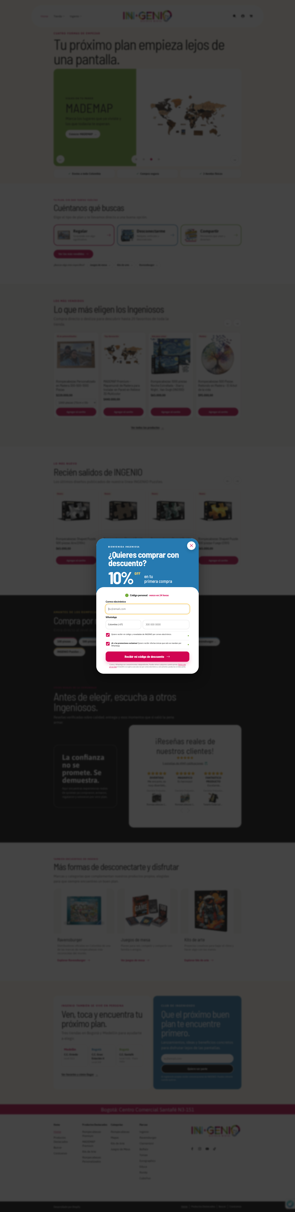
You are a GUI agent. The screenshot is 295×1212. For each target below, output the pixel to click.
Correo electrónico (116, 601)
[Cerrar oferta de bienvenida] (191, 545)
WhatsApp (111, 617)
